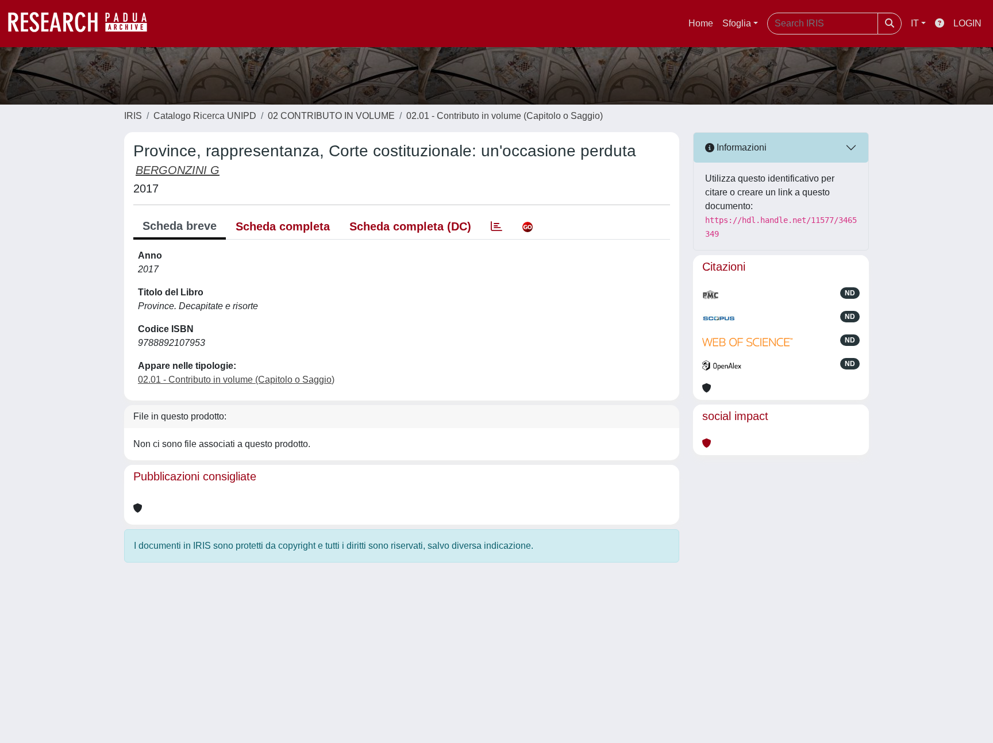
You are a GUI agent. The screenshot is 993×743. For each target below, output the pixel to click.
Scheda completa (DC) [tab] (410, 226)
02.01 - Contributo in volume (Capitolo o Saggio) (504, 116)
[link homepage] (83, 23)
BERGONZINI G (178, 170)
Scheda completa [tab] (283, 226)
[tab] (496, 226)
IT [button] (915, 23)
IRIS (133, 116)
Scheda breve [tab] (180, 226)
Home (700, 23)
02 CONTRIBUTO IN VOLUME (331, 116)
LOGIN (967, 23)
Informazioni (740, 147)
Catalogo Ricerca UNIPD (204, 116)
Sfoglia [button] (736, 23)
